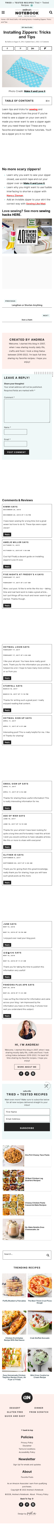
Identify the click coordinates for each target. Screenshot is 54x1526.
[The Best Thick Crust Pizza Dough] (40, 1296)
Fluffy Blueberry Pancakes (14, 1301)
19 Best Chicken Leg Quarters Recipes (34, 1179)
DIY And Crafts (27, 27)
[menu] (3, 12)
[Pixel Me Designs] (31, 1513)
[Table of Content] (47, 100)
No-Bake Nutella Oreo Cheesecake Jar (34, 1228)
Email (7, 439)
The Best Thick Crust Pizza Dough (40, 1302)
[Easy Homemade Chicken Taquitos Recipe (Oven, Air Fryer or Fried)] (14, 1370)
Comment (9, 397)
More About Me (27, 1067)
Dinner (38, 1408)
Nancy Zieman (15, 195)
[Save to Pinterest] (20, 48)
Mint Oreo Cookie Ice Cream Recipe (39, 1376)
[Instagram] (33, 1073)
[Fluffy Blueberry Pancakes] (14, 1296)
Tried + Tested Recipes (27, 3)
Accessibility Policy (27, 1452)
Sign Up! (17, 1464)
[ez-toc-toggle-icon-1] (46, 101)
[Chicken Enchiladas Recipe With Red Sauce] (14, 1333)
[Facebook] (21, 1073)
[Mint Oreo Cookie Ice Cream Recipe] (40, 1370)
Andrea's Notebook (27, 13)
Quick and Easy (15, 1416)
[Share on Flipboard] (46, 48)
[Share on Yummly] (33, 48)
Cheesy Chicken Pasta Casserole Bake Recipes (35, 1204)
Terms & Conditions (27, 1449)
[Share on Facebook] (8, 48)
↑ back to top (27, 1430)
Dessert (15, 1408)
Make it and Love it (34, 91)
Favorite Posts (27, 1477)
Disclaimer (27, 1446)
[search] (51, 12)
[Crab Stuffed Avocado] (40, 1333)
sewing (33, 109)
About (32, 1494)
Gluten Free (15, 1412)
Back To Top (25, 1499)
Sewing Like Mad (35, 203)
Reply (7, 534)
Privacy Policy (27, 1442)
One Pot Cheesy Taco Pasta (37, 1155)
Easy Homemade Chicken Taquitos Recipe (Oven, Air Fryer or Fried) (14, 1377)
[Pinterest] (27, 1073)
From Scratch (38, 1412)
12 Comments (44, 42)
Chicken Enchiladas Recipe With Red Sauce (14, 1339)
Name (7, 427)
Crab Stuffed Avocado (40, 1338)
